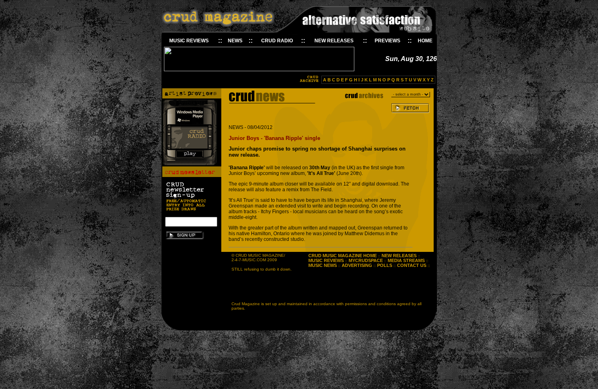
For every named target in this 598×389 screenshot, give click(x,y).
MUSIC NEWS (322, 265)
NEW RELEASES (334, 41)
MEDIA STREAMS (406, 260)
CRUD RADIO (277, 41)
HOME (425, 41)
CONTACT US (411, 265)
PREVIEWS (387, 41)
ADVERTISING (357, 265)
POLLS (384, 265)
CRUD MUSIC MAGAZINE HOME (342, 255)
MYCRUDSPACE (366, 260)
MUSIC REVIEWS (189, 41)
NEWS (235, 41)
